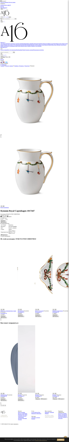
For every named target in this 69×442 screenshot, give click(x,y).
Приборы (18, 49)
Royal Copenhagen (5, 207)
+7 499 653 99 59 (4, 415)
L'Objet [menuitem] (36, 44)
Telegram (52, 412)
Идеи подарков (4, 49)
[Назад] (3, 405)
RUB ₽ (2, 5)
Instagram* (47, 412)
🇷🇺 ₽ (2, 62)
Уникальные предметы (38, 49)
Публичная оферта (62, 416)
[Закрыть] (1, 20)
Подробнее (3, 313)
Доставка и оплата (35, 417)
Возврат (33, 418)
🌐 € (7, 62)
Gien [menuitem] (8, 44)
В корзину (3, 220)
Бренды (2, 42)
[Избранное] (4, 9)
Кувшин (20, 394)
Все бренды (3, 47)
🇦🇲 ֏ (4, 62)
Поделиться (4, 234)
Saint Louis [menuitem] (17, 46)
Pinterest (47, 413)
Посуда (9, 49)
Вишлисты (33, 413)
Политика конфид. (62, 413)
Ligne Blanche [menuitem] (45, 44)
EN (3, 6)
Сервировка (13, 49)
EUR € (5, 5)
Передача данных (62, 417)
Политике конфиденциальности (41, 440)
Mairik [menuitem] (49, 44)
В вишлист (4, 222)
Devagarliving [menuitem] (39, 43)
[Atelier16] (14, 41)
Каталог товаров (9, 65)
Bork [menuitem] (28, 43)
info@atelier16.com (4, 416)
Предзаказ (38, 398)
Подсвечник (21, 310)
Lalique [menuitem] (40, 44)
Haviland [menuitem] (22, 44)
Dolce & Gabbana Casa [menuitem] (48, 43)
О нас (32, 412)
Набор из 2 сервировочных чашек (8, 310)
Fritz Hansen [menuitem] (56, 43)
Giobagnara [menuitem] (17, 44)
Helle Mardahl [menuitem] (28, 44)
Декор (23, 49)
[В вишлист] (4, 206)
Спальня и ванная (29, 49)
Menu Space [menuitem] (54, 44)
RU (1, 6)
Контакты (39, 413)
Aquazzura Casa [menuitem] (13, 43)
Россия (2, 2)
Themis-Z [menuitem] (33, 46)
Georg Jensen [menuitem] (62, 43)
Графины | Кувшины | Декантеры (21, 65)
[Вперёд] (5, 405)
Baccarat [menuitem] (19, 43)
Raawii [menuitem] (64, 44)
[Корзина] (7, 17)
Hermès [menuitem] (33, 44)
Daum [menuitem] (35, 43)
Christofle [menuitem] (31, 43)
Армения (6, 2)
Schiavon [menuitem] (22, 46)
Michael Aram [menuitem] (60, 44)
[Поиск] (2, 17)
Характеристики (5, 223)
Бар (21, 49)
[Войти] (4, 17)
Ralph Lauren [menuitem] (4, 46)
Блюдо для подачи (39, 310)
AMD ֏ (9, 5)
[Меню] (2, 9)
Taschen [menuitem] (29, 46)
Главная (2, 65)
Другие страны (11, 2)
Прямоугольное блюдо (57, 310)
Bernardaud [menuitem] (24, 43)
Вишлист (5, 7)
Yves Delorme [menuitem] (38, 46)
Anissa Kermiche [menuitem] (6, 43)
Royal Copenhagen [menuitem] (11, 46)
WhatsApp (4, 64)
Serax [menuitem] (26, 46)
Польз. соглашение (62, 414)
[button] (34, 136)
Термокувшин (4, 394)
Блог (2, 7)
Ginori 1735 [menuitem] (12, 44)
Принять (60, 439)
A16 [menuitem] (2, 43)
